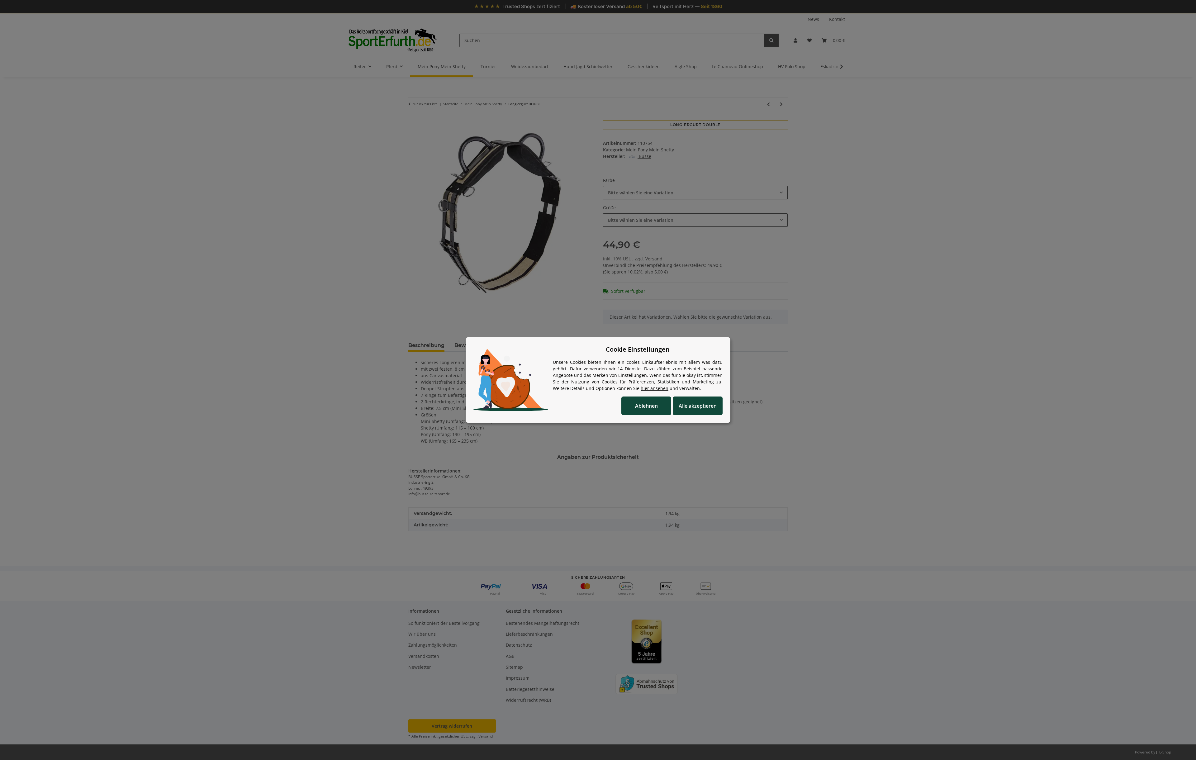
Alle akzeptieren (698, 405)
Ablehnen (646, 405)
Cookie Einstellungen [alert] (638, 349)
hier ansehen (654, 388)
